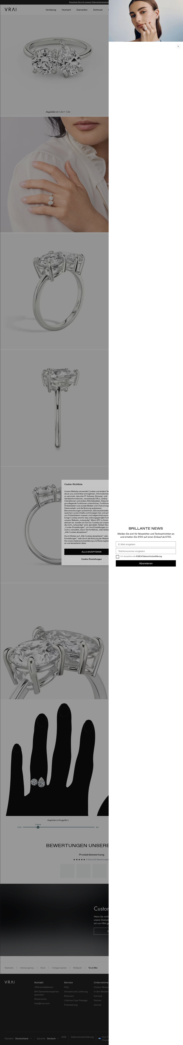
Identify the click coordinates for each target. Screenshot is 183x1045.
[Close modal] (91, 522)
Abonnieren (146, 563)
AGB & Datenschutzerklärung (149, 556)
